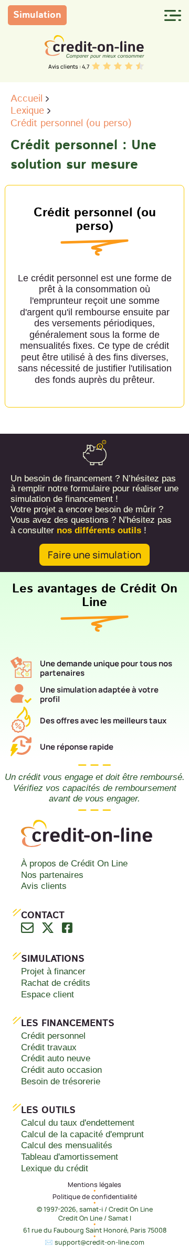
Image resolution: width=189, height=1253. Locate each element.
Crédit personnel (53, 1035)
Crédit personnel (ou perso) (70, 123)
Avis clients (44, 886)
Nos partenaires (52, 875)
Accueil (26, 99)
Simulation (37, 15)
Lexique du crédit (54, 1168)
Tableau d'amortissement (69, 1156)
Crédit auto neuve (55, 1058)
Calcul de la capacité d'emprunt (82, 1134)
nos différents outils (99, 530)
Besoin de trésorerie (60, 1081)
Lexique (27, 111)
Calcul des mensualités (66, 1145)
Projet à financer (53, 971)
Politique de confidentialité (94, 1196)
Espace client (47, 994)
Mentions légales (94, 1184)
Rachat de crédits (55, 982)
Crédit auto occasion (61, 1069)
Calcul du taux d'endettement (77, 1122)
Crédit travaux (49, 1047)
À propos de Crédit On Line (74, 863)
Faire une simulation (94, 555)
